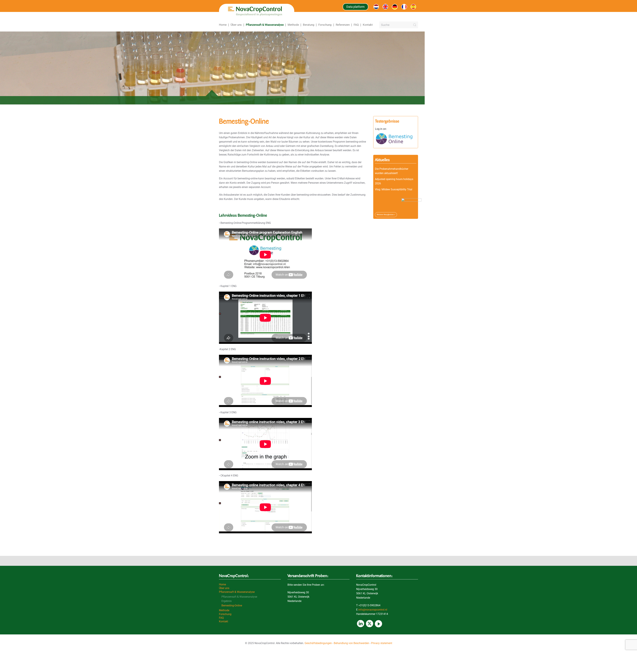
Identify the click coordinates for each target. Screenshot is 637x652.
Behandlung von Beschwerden (351, 643)
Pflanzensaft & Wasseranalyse (237, 591)
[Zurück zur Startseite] (256, 11)
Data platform (355, 6)
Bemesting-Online (231, 605)
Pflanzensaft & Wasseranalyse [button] (265, 24)
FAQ (356, 24)
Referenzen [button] (343, 24)
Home (223, 24)
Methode (224, 610)
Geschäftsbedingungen (318, 643)
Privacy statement (381, 643)
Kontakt (368, 24)
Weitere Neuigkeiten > (386, 215)
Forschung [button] (325, 24)
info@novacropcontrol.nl (372, 609)
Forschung (225, 614)
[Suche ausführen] (414, 25)
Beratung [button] (308, 24)
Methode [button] (293, 24)
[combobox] (398, 25)
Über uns (236, 24)
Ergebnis (226, 601)
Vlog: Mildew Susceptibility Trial (393, 189)
